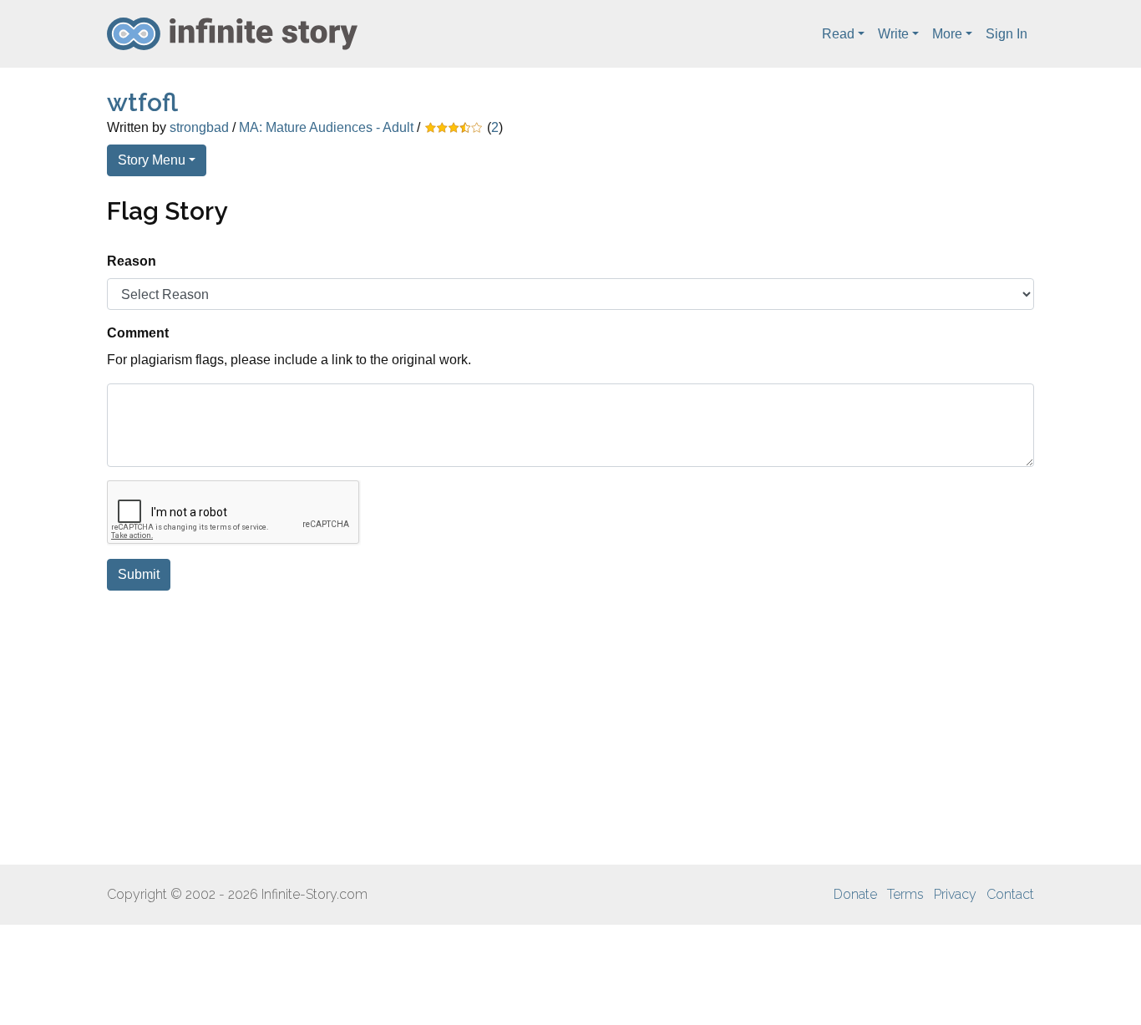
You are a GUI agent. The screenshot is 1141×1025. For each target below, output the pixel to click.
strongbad (199, 127)
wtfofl (142, 102)
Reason (131, 261)
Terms (905, 894)
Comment (138, 333)
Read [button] (838, 34)
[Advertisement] (570, 728)
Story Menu (151, 160)
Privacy (955, 894)
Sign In (1006, 34)
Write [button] (893, 34)
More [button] (947, 34)
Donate (855, 894)
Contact (1010, 894)
